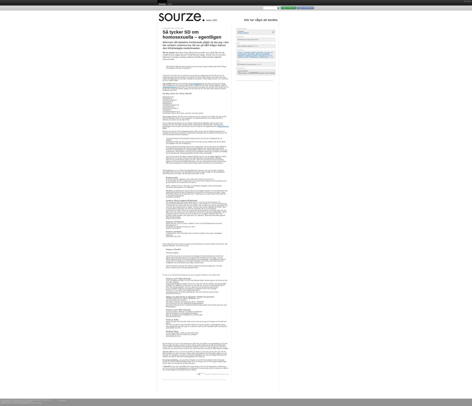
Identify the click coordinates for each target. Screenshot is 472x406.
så (265, 53)
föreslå (255, 46)
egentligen (251, 54)
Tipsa (178, 28)
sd (272, 53)
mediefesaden (263, 57)
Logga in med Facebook (305, 7)
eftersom (258, 54)
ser (272, 55)
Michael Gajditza (211, 374)
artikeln (255, 55)
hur (266, 55)
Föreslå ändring (166, 28)
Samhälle (247, 53)
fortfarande (241, 55)
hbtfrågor (240, 57)
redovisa (262, 55)
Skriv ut (174, 28)
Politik (240, 53)
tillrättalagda (254, 57)
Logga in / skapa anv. (288, 7)
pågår (247, 55)
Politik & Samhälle (257, 53)
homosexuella (242, 54)
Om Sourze (467, 1)
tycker (268, 53)
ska (251, 55)
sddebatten (266, 54)
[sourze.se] (218, 16)
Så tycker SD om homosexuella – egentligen (192, 34)
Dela (182, 28)
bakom (246, 57)
